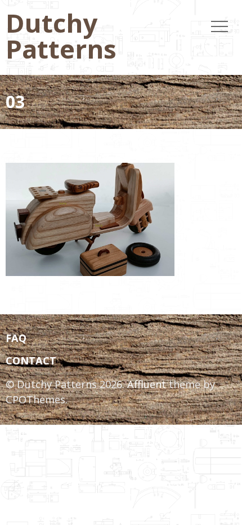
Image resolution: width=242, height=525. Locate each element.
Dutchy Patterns (61, 35)
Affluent (146, 384)
